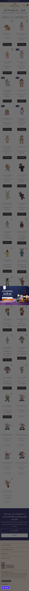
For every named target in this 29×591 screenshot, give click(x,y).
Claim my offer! (7, 299)
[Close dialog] (28, 286)
